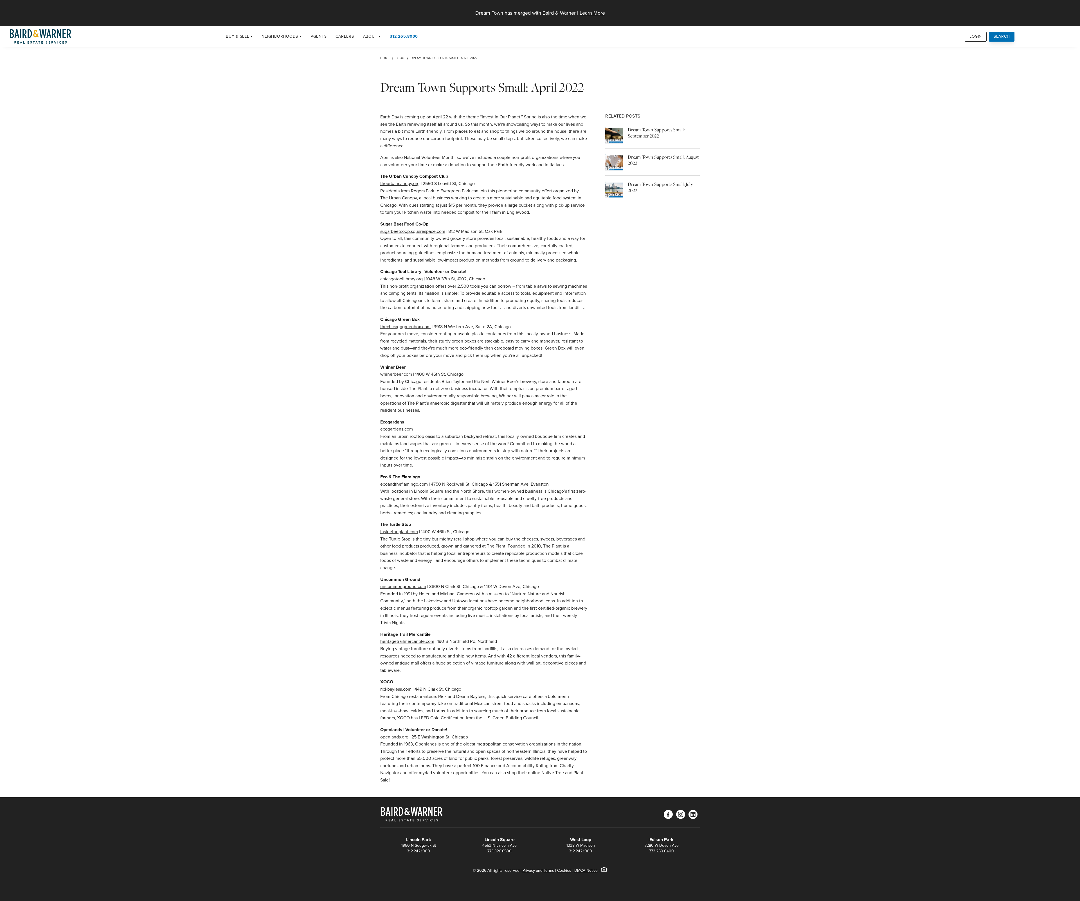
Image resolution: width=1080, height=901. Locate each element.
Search (1002, 36)
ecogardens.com (396, 429)
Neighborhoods (280, 36)
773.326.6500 (499, 851)
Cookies (564, 870)
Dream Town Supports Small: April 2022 (444, 58)
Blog (400, 58)
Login (975, 36)
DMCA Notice (586, 870)
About (370, 36)
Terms (549, 870)
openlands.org (394, 737)
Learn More (592, 13)
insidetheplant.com (399, 531)
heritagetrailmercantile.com (407, 641)
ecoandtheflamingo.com (404, 484)
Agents (319, 36)
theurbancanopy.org (400, 183)
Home (384, 58)
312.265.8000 (404, 36)
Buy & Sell (237, 36)
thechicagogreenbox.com (405, 326)
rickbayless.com (395, 689)
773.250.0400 (661, 851)
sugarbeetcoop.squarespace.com (412, 231)
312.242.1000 (418, 851)
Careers (345, 36)
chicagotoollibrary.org (401, 279)
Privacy (529, 870)
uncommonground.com (403, 586)
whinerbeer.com (396, 374)
